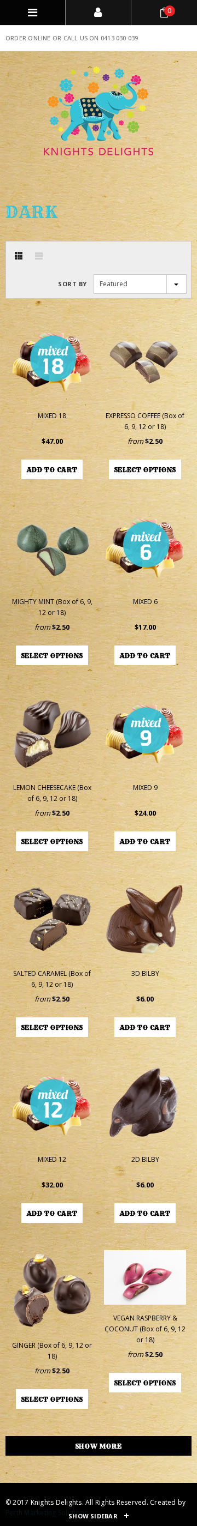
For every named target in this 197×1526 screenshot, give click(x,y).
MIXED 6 (145, 601)
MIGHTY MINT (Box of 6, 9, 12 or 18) (52, 607)
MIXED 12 (52, 1159)
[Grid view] (18, 256)
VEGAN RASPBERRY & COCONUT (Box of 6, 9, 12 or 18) (145, 1328)
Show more (98, 1446)
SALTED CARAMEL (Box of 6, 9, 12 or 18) (52, 979)
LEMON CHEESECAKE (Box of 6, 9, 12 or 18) (52, 793)
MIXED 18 (52, 415)
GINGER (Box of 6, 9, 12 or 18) (52, 1351)
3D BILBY (145, 973)
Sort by (72, 284)
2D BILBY (145, 1159)
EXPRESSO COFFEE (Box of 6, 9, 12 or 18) (145, 421)
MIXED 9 (145, 787)
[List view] (39, 256)
